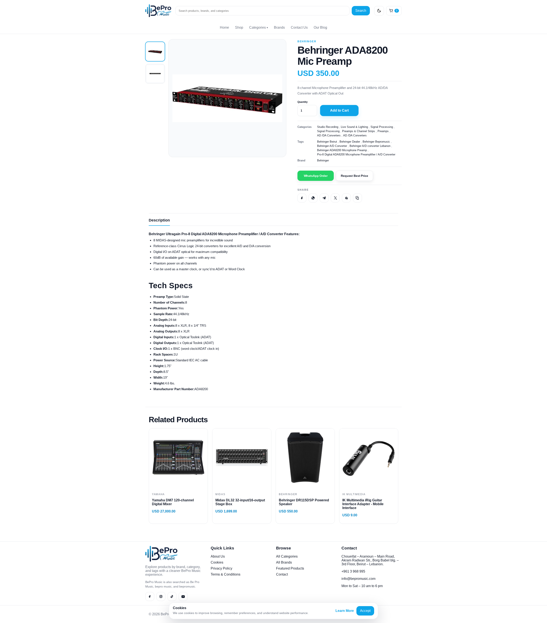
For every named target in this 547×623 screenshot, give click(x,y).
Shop (239, 27)
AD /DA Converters (329, 135)
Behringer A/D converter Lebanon (370, 146)
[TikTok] (172, 596)
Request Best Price (354, 175)
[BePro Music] (158, 10)
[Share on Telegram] (324, 197)
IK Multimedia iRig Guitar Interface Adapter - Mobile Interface (363, 504)
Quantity (302, 101)
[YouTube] (183, 596)
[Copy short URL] (357, 197)
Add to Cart (339, 110)
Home (224, 27)
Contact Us (299, 27)
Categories (258, 27)
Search (360, 10)
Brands (279, 27)
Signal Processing (382, 126)
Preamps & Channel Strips (358, 131)
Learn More (344, 611)
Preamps (383, 131)
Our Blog (320, 27)
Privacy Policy (221, 568)
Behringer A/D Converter (332, 146)
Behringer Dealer (350, 141)
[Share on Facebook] (301, 197)
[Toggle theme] (379, 10)
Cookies (217, 562)
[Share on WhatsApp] (313, 197)
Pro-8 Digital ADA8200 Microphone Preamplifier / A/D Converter (356, 154)
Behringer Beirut (327, 141)
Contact (282, 574)
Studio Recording (327, 126)
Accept (365, 611)
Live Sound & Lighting (354, 126)
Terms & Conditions (225, 574)
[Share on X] (335, 197)
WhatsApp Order (316, 175)
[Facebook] (149, 596)
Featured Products (290, 568)
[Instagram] (160, 596)
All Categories (287, 556)
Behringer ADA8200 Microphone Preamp (342, 150)
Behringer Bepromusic (376, 141)
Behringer (306, 41)
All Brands (284, 562)
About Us (218, 556)
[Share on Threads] (346, 197)
